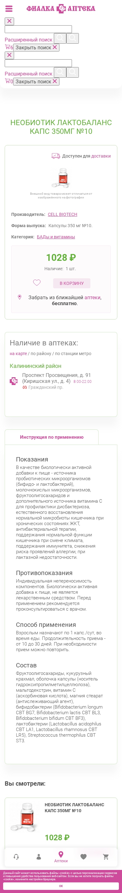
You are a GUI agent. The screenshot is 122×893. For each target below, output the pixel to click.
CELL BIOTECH (62, 214)
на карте (18, 353)
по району (41, 353)
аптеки (92, 297)
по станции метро (73, 353)
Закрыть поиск (34, 48)
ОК (61, 886)
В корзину (72, 283)
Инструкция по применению (52, 437)
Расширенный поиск (29, 40)
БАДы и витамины (56, 236)
